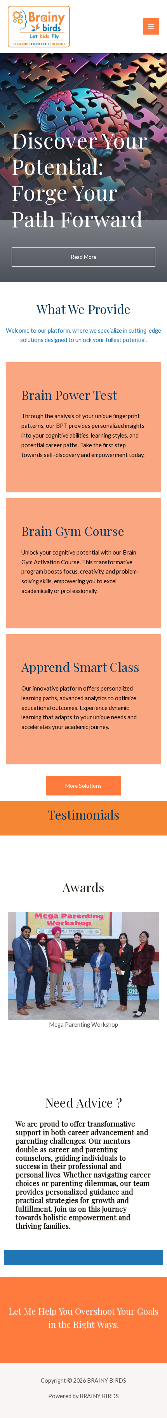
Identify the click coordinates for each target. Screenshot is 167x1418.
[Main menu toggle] (151, 26)
